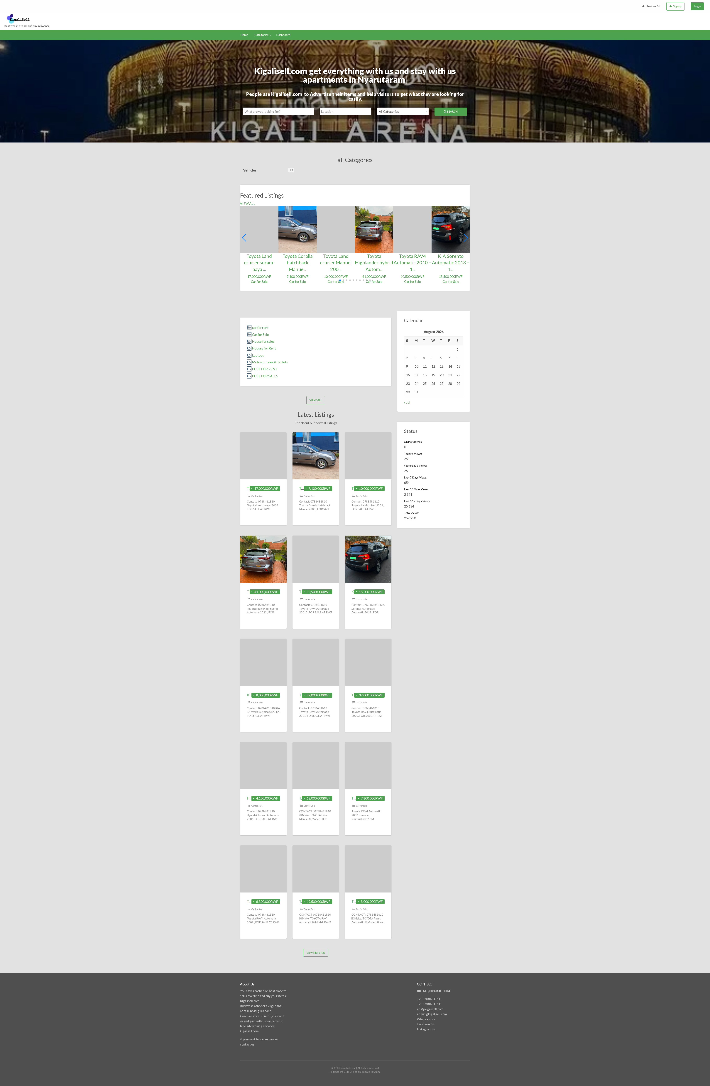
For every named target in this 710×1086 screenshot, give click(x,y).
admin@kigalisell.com (432, 1014)
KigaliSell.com (249, 1001)
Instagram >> (426, 1029)
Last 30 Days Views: (416, 489)
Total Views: (411, 513)
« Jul (407, 402)
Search (452, 111)
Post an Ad (653, 6)
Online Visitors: (413, 441)
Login (697, 6)
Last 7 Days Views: (416, 477)
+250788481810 (429, 999)
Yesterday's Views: (415, 465)
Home (244, 34)
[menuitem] (651, 6)
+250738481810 (429, 1004)
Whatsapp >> (426, 1019)
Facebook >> (426, 1024)
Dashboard (283, 34)
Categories (261, 34)
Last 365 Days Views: (417, 501)
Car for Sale (257, 496)
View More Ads (315, 952)
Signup (677, 6)
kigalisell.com (249, 1031)
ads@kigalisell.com (430, 1009)
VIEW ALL (247, 203)
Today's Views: (413, 453)
